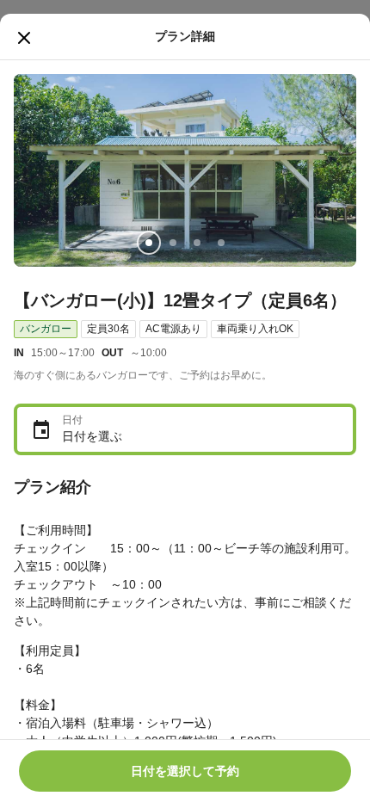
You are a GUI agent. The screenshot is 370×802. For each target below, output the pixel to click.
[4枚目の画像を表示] (221, 242)
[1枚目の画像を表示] (149, 242)
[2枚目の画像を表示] (173, 242)
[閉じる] (24, 38)
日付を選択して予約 (185, 771)
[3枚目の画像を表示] (197, 242)
